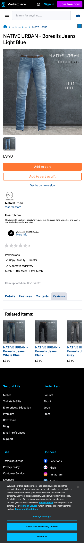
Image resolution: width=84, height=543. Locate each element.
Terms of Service (13, 460)
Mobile (7, 395)
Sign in (49, 4)
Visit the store (13, 206)
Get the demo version (42, 185)
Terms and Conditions (26, 509)
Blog (6, 426)
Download (9, 420)
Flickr (52, 467)
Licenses (8, 479)
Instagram (56, 474)
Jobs (47, 407)
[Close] (77, 487)
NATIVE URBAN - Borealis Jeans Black (47, 351)
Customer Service (13, 473)
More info (21, 234)
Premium (8, 413)
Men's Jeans (39, 26)
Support (8, 438)
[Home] (5, 26)
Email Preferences (14, 432)
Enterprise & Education (17, 407)
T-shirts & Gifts (12, 401)
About (47, 401)
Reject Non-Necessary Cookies (42, 526)
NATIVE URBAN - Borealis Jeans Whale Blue (15, 351)
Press (47, 413)
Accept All (42, 536)
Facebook (55, 461)
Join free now (70, 4)
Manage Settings (42, 516)
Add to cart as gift (42, 176)
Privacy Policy (11, 467)
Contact (48, 395)
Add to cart (42, 167)
